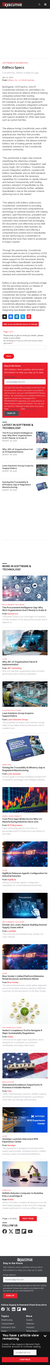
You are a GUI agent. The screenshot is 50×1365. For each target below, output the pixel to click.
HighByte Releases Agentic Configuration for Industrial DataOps (25, 874)
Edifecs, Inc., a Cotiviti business (21, 80)
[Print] (4, 316)
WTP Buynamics (14, 825)
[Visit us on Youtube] (30, 1231)
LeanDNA (11, 931)
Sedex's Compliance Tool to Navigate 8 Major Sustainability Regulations (22, 1031)
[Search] (39, 4)
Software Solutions (12, 1027)
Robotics (6, 1190)
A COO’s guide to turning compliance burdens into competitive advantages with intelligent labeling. (24, 778)
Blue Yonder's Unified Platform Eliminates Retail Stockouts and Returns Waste (23, 977)
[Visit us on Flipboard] (24, 1231)
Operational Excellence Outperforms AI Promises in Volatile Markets (22, 1086)
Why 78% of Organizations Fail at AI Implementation (17, 450)
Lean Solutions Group (17, 719)
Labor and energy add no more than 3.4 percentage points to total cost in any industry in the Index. (23, 831)
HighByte (11, 880)
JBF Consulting (14, 668)
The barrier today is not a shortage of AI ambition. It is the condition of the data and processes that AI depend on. (24, 619)
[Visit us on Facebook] (4, 1231)
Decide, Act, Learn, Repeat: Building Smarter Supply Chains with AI (24, 926)
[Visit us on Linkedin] (17, 1231)
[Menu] (45, 4)
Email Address (11, 377)
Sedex (10, 1037)
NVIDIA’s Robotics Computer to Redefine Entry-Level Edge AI (22, 1194)
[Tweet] (22, 316)
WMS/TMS (6, 765)
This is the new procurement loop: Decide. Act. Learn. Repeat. (23, 935)
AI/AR (4, 659)
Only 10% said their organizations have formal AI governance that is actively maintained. (23, 672)
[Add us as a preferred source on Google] (29, 316)
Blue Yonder (13, 982)
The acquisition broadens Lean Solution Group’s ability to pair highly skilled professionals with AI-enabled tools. (23, 725)
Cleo (9, 1091)
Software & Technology (15, 63)
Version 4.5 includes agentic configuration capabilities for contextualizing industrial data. (22, 883)
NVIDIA (10, 1199)
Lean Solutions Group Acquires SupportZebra (17, 466)
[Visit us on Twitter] (11, 1231)
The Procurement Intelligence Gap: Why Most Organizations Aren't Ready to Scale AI (17, 435)
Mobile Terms (14, 409)
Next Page (28, 1218)
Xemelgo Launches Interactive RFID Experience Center (20, 1140)
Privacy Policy (31, 409)
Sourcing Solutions (11, 710)
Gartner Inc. (12, 614)
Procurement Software (13, 605)
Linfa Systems (14, 774)
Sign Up (11, 413)
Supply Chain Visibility (12, 816)
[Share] (10, 316)
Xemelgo (11, 1145)
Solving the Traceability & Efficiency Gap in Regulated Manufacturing (16, 484)
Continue (25, 1359)
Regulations (8, 1082)
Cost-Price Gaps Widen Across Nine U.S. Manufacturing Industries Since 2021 (22, 820)
